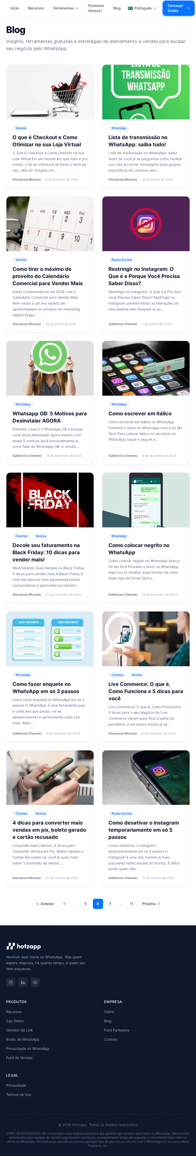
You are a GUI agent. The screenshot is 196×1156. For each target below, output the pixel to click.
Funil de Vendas (19, 1057)
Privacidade (16, 1085)
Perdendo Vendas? (96, 8)
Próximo (149, 904)
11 (131, 904)
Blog (117, 8)
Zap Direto (15, 1021)
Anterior (47, 904)
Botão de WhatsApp (23, 1039)
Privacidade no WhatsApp (28, 1048)
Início (14, 8)
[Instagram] (10, 982)
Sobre (109, 1011)
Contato (110, 1039)
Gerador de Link (19, 1030)
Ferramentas (63, 8)
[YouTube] (35, 982)
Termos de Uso (18, 1094)
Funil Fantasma (116, 1030)
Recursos (36, 8)
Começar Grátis (175, 8)
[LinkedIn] (23, 982)
